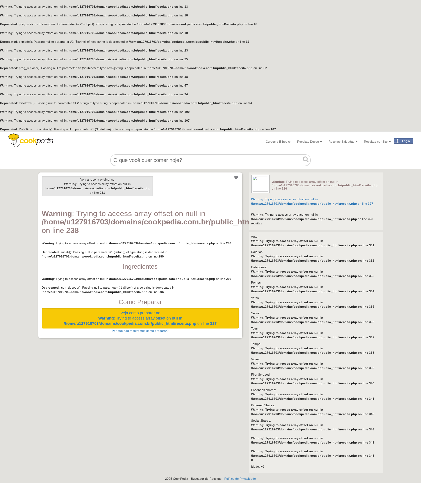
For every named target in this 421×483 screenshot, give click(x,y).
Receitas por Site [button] (376, 141)
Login (406, 141)
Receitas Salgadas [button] (341, 141)
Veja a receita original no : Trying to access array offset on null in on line (97, 186)
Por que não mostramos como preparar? (140, 330)
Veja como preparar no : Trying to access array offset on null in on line (140, 318)
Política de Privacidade (240, 478)
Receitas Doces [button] (308, 141)
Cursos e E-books (278, 141)
